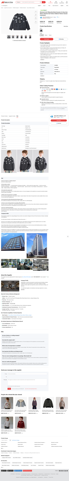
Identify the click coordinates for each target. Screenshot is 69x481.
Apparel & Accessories (8, 7)
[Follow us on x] (61, 470)
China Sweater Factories (6, 462)
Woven (24, 315)
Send (9, 388)
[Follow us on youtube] (64, 470)
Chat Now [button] (62, 39)
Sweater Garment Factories (39, 462)
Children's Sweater (23, 7)
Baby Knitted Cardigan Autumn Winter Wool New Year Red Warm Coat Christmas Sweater (20, 431)
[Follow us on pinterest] (65, 470)
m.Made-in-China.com (37, 475)
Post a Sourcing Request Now (31, 388)
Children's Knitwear (4, 446)
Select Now (66, 26)
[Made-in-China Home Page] (7, 2)
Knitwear (18, 315)
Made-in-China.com (30, 475)
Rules (67, 5)
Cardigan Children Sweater (6, 457)
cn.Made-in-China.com (44, 475)
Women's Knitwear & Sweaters (39, 442)
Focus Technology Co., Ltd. (27, 477)
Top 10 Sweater (33, 465)
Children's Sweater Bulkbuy (50, 465)
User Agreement (40, 477)
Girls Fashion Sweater (49, 462)
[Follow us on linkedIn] (67, 470)
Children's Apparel (16, 7)
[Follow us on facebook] (59, 470)
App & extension (55, 5)
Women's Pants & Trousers (38, 444)
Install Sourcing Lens (27, 470)
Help (49, 5)
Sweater (15, 315)
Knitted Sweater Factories (16, 462)
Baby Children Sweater (5, 465)
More (2, 467)
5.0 (55, 117)
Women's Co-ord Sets (54, 442)
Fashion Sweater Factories (27, 462)
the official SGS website (26, 276)
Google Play (10, 470)
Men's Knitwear (53, 444)
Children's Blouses (21, 446)
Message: (5, 379)
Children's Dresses (37, 446)
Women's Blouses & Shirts (22, 442)
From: (6, 373)
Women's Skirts (20, 444)
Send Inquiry (46, 39)
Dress (9, 315)
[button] (40, 2)
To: (6, 376)
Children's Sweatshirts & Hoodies (56, 446)
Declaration (45, 477)
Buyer (44, 5)
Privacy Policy (51, 477)
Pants (21, 315)
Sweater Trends (40, 465)
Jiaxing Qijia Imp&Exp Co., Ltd (47, 17)
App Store (4, 470)
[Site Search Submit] (44, 2)
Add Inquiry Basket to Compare (20, 40)
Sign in (67, 2)
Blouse (12, 315)
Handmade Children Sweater (27, 457)
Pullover (27, 315)
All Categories (5, 5)
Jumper (30, 315)
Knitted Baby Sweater (25, 465)
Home (2, 7)
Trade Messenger (18, 470)
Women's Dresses (4, 442)
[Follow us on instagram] (62, 470)
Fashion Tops (3, 444)
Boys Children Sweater (31, 7)
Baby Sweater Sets (58, 462)
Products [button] (18, 2)
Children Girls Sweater (15, 465)
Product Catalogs (16, 440)
